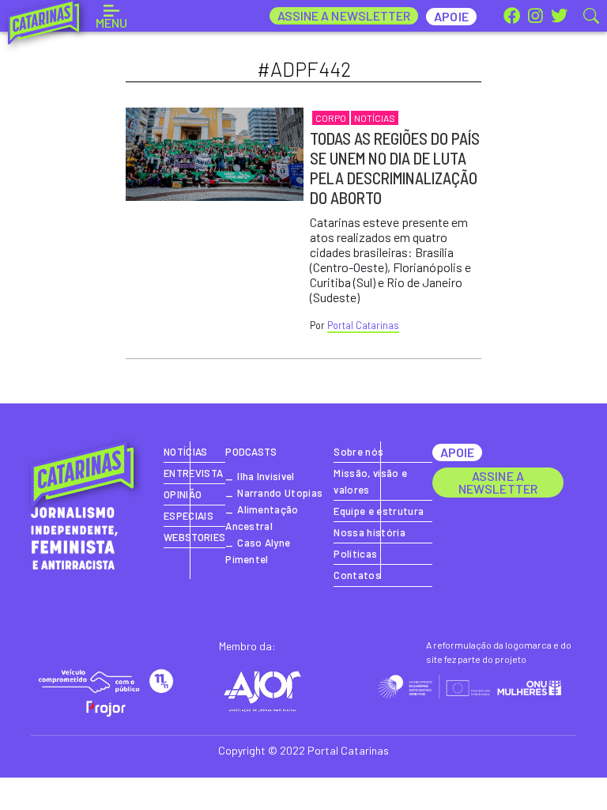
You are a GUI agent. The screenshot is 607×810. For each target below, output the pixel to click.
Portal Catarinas (363, 325)
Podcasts (251, 451)
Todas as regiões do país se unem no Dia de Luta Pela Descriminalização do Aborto (395, 167)
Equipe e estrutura (379, 511)
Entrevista (193, 473)
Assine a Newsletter (344, 15)
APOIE (457, 452)
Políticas (355, 553)
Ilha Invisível (265, 476)
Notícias (374, 117)
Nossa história (369, 532)
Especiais (188, 515)
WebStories (194, 537)
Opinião (183, 494)
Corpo (330, 117)
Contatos (357, 575)
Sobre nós (358, 451)
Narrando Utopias (279, 492)
